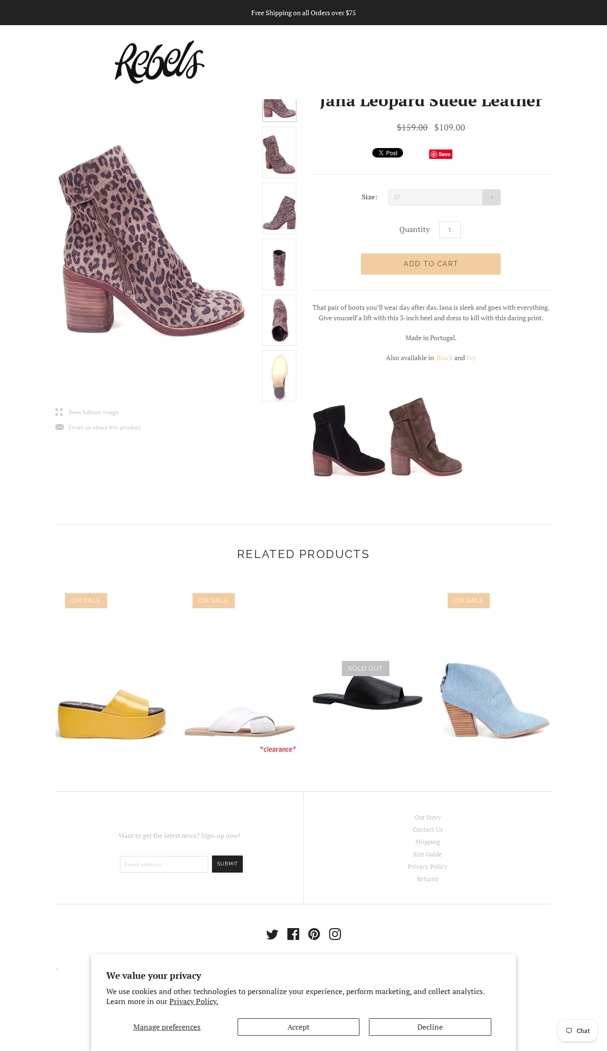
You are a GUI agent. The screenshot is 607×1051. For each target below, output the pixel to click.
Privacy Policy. (193, 1001)
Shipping (427, 841)
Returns (428, 878)
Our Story (427, 817)
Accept (298, 1027)
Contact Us (428, 829)
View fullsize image (87, 413)
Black (445, 357)
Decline (430, 1027)
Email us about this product (97, 428)
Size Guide (427, 854)
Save (445, 154)
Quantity (414, 229)
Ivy (471, 357)
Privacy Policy (427, 866)
